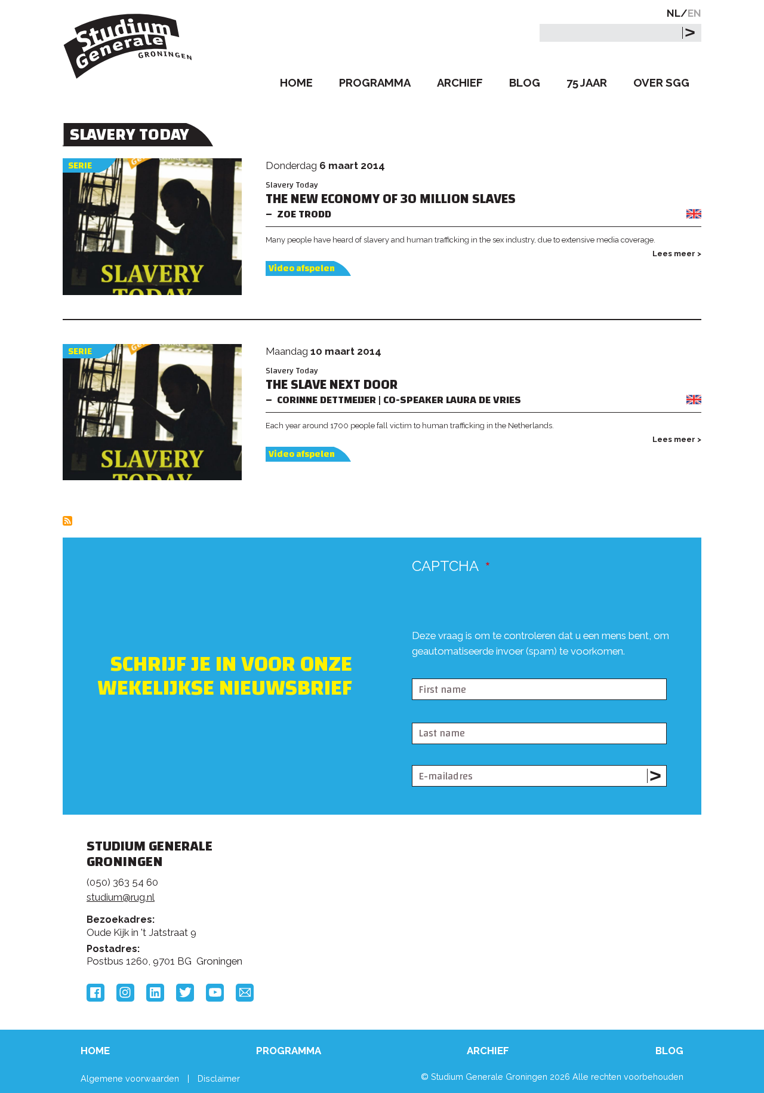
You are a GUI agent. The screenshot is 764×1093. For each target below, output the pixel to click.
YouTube (215, 993)
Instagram (125, 993)
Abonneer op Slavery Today (67, 521)
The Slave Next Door (332, 385)
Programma (375, 82)
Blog (524, 82)
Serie (80, 165)
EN (694, 13)
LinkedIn (155, 993)
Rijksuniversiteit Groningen (563, 887)
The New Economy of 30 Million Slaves (391, 199)
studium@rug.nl (121, 897)
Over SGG (661, 82)
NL (673, 13)
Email (245, 993)
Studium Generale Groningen (128, 46)
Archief (460, 82)
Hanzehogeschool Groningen (563, 928)
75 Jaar (586, 82)
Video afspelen (302, 268)
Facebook (95, 993)
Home (296, 82)
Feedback (387, 891)
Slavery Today (292, 185)
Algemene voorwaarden (130, 1078)
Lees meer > (676, 253)
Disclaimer (219, 1078)
